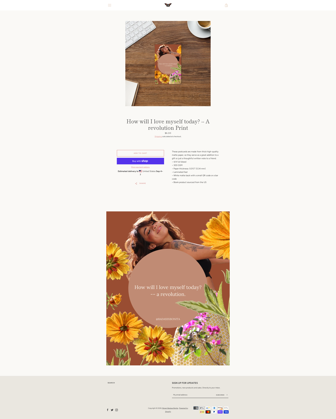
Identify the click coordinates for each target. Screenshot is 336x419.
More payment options (140, 167)
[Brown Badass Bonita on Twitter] (112, 410)
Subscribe (220, 395)
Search (111, 383)
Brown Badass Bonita (170, 408)
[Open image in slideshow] (168, 63)
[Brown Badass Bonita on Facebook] (107, 410)
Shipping (158, 136)
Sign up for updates (185, 383)
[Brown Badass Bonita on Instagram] (116, 410)
